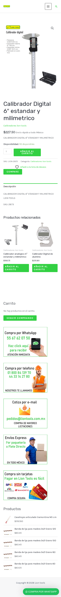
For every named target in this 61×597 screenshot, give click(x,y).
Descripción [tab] (9, 186)
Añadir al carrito (27, 152)
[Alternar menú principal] (48, 6)
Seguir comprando (20, 318)
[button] (56, 6)
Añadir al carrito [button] (12, 268)
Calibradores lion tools (15, 125)
